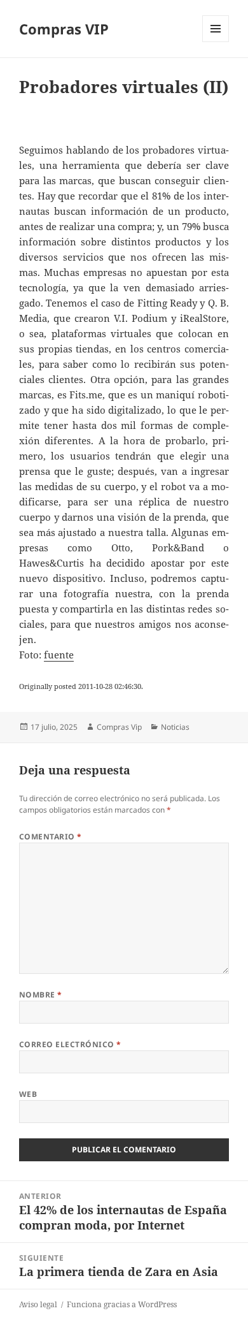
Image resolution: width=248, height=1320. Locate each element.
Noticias (175, 727)
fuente (59, 654)
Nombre (40, 994)
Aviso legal (38, 1304)
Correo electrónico (70, 1044)
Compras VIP (64, 28)
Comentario (50, 836)
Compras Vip (119, 727)
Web (28, 1094)
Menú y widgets (216, 41)
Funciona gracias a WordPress (122, 1304)
